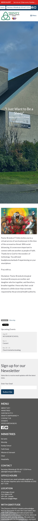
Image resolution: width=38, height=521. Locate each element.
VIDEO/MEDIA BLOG (9, 423)
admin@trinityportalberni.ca (11, 472)
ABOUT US (5, 408)
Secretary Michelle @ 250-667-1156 (18, 7)
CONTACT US (6, 418)
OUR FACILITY (6, 413)
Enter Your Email (7, 384)
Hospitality (5, 459)
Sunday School (6, 446)
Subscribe (7, 392)
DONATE (4, 421)
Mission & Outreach (8, 452)
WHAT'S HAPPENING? (9, 416)
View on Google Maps (9, 498)
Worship (12, 320)
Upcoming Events (8, 329)
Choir (3, 456)
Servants (4, 439)
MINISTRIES (5, 410)
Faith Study (5, 449)
